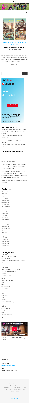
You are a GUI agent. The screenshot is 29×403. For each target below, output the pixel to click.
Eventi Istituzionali (13, 389)
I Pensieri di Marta (7, 42)
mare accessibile (5, 286)
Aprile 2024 (4, 237)
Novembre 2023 (5, 247)
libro (2, 284)
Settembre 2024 (5, 228)
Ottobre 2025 (5, 208)
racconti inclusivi (5, 308)
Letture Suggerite (15, 391)
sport (2, 312)
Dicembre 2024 (5, 223)
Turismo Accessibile (6, 314)
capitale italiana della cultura (8, 256)
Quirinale (3, 306)
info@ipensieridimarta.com (8, 365)
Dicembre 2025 (5, 204)
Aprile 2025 (4, 215)
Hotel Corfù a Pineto (6, 139)
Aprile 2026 (4, 197)
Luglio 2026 (4, 193)
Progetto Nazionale (6, 305)
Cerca (24, 74)
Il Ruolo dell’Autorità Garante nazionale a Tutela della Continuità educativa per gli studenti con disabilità (13, 131)
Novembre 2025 (5, 206)
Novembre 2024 (5, 224)
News (2, 293)
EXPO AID (24, 387)
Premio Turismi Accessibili (8, 303)
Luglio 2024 (4, 232)
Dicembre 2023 (5, 245)
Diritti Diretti (4, 267)
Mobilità (3, 290)
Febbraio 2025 (5, 219)
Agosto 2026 (4, 191)
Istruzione (6, 389)
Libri (2, 282)
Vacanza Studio (5, 316)
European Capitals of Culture (8, 271)
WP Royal (16, 385)
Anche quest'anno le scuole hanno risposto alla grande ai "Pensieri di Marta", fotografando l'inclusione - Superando (13, 173)
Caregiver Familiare (6, 258)
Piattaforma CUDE (6, 301)
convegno (3, 265)
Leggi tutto (14, 64)
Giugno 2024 (4, 234)
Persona (3, 299)
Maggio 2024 (4, 236)
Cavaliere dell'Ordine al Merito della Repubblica (13, 260)
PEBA (2, 297)
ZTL (2, 318)
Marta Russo (17, 42)
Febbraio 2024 (5, 241)
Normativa (20, 389)
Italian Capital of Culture (7, 280)
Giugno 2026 (4, 195)
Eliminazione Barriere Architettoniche (10, 269)
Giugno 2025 (4, 213)
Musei (3, 291)
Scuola (3, 310)
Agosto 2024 (4, 230)
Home (4, 387)
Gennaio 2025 (5, 221)
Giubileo (3, 273)
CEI (2, 262)
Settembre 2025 (5, 210)
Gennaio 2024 (5, 243)
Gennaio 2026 (5, 202)
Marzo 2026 (4, 198)
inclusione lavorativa (6, 277)
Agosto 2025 (4, 211)
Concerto (3, 264)
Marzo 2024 (4, 239)
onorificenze (4, 295)
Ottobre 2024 (5, 226)
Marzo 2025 (4, 217)
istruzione (4, 278)
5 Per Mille (4, 254)
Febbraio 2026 (5, 200)
